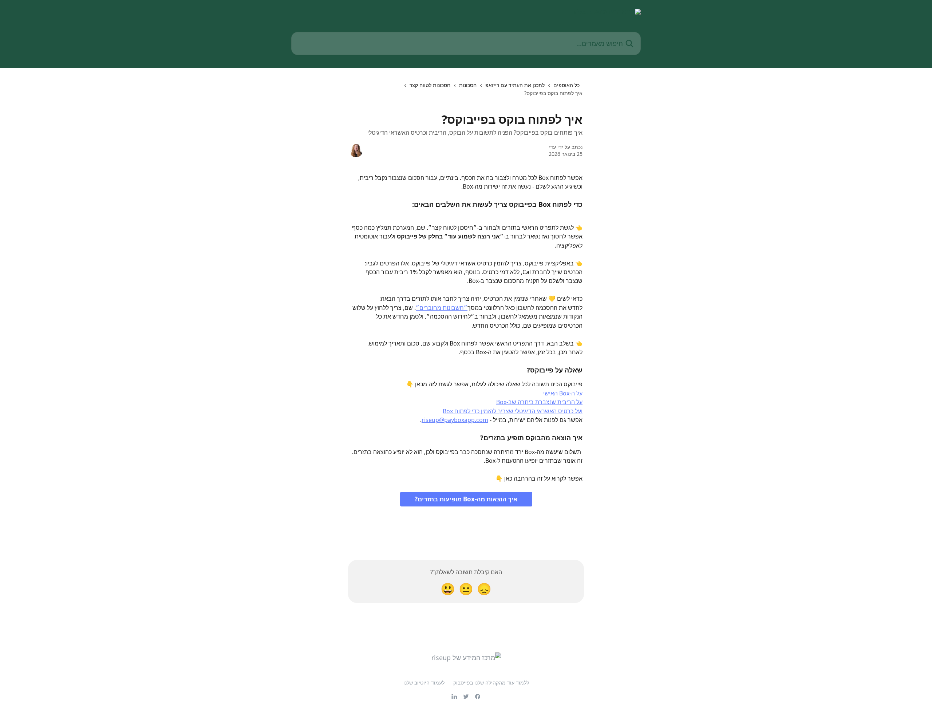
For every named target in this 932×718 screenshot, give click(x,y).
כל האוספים (566, 85)
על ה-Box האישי (562, 393)
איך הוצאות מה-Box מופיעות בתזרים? (466, 499)
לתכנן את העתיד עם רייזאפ (515, 85)
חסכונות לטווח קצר (430, 85)
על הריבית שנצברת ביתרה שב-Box (539, 402)
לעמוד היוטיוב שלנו (424, 682)
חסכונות (468, 85)
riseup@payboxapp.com (455, 420)
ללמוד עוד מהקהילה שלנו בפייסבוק (491, 682)
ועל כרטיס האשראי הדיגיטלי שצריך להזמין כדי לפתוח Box (512, 411)
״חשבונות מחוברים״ (441, 308)
